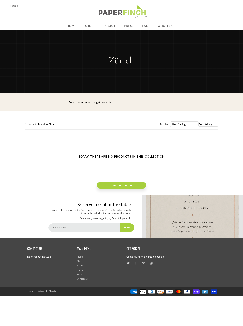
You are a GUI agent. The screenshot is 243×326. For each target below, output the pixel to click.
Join (127, 227)
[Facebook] (136, 263)
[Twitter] (128, 263)
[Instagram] (151, 263)
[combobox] (208, 124)
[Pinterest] (143, 263)
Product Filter (122, 185)
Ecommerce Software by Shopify (41, 291)
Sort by (164, 124)
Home (71, 26)
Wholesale (167, 26)
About (110, 26)
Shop (89, 26)
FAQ (145, 26)
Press (128, 26)
